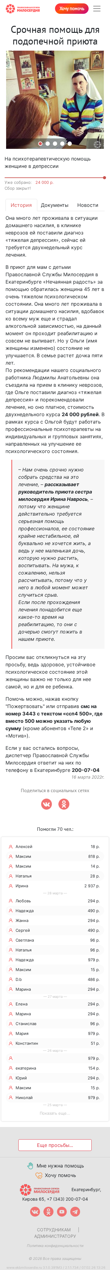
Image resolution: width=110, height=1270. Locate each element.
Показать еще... (55, 1113)
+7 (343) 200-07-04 (67, 1199)
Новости (87, 205)
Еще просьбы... (55, 1145)
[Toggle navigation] (97, 8)
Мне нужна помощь (60, 1166)
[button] (13, 100)
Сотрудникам (54, 1229)
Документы (54, 205)
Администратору (55, 1236)
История (21, 205)
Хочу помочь (72, 8)
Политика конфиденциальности (55, 1245)
